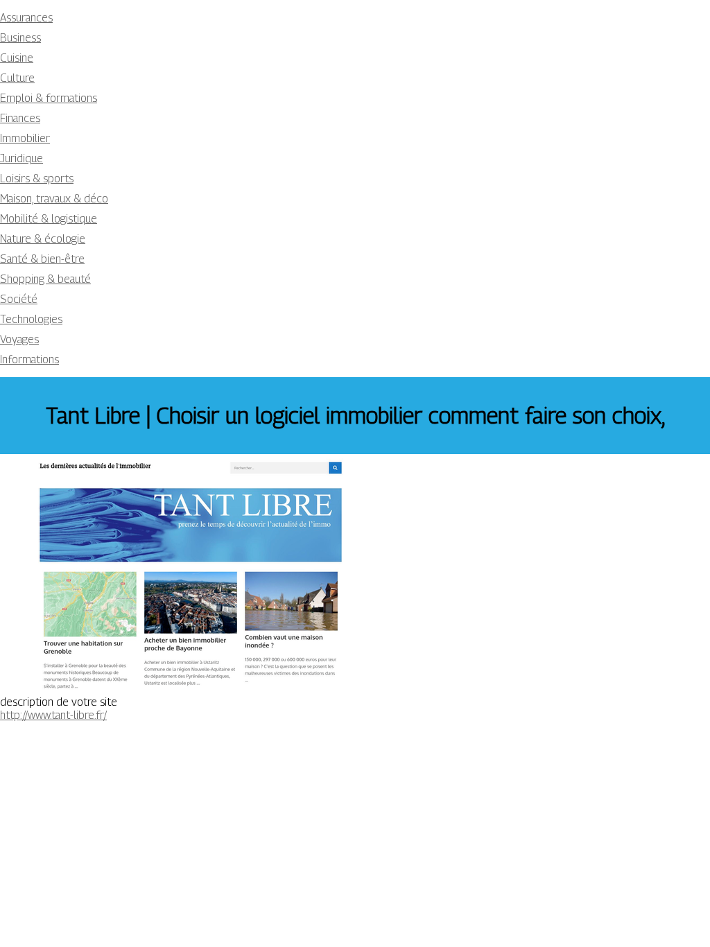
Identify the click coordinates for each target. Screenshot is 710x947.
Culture (17, 78)
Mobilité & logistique (48, 218)
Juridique (21, 158)
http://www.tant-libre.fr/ (53, 715)
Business (20, 37)
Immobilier (25, 138)
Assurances (26, 17)
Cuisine (16, 57)
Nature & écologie (42, 238)
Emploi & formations (48, 98)
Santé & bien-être (42, 259)
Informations (29, 359)
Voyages (19, 339)
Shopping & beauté (45, 279)
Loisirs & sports (36, 178)
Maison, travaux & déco (54, 198)
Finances (20, 118)
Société (18, 299)
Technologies (31, 319)
